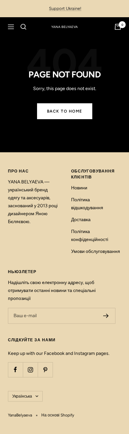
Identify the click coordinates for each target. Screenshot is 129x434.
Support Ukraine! (65, 8)
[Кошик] (117, 27)
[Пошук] (23, 27)
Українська (22, 396)
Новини (79, 188)
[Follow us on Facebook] (15, 369)
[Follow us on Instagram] (30, 369)
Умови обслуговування (95, 251)
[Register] (106, 315)
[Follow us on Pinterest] (45, 369)
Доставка (81, 219)
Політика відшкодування (87, 204)
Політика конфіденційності (89, 235)
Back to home (64, 111)
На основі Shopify (57, 415)
